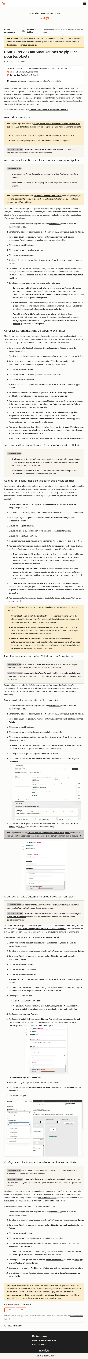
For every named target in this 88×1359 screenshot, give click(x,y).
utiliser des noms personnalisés (48, 196)
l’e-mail (21, 827)
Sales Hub (14, 72)
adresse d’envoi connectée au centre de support (49, 833)
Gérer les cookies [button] (39, 1345)
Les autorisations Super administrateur (41, 149)
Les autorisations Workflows (36, 673)
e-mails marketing (70, 673)
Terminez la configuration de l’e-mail (25, 1077)
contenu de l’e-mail (28, 1014)
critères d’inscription (56, 1295)
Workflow (65, 149)
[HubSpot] (3, 3)
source (44, 1298)
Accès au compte (68, 1179)
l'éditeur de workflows (43, 430)
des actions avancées (47, 1198)
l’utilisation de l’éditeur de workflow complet (48, 110)
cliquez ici (32, 45)
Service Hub (15, 75)
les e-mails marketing (68, 913)
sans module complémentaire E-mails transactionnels (42, 929)
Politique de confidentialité (44, 1340)
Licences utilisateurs (19, 81)
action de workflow (54, 1260)
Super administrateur (16, 676)
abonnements (34, 68)
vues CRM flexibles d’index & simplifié (52, 140)
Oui (10, 1310)
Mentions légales (39, 1336)
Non (21, 1310)
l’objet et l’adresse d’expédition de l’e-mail (36, 1019)
